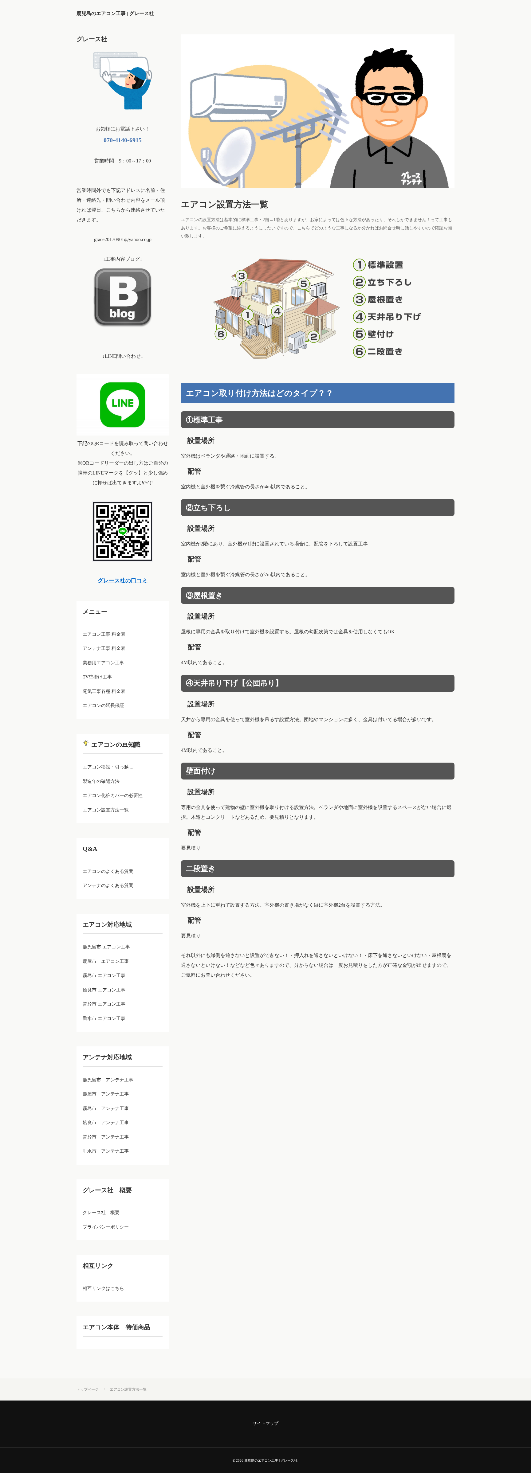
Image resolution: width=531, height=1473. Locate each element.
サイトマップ (265, 1423)
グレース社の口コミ (123, 580)
